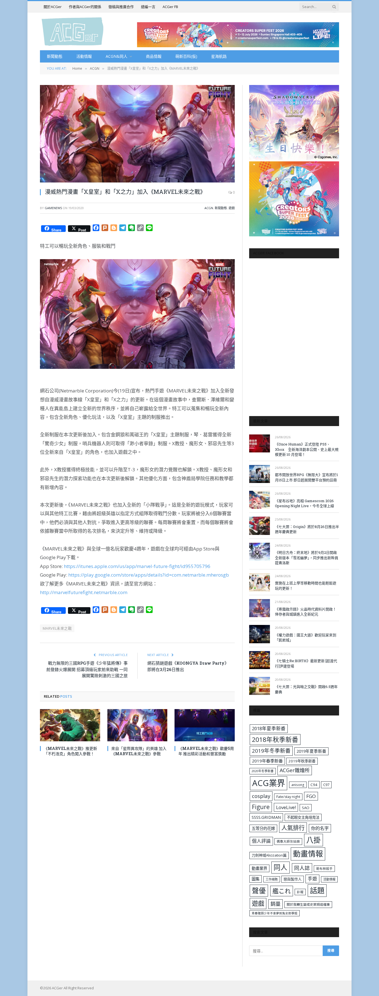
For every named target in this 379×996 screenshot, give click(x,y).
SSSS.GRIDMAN (266, 817)
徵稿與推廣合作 (121, 6)
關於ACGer (53, 6)
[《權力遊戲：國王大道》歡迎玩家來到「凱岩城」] (259, 634)
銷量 (276, 903)
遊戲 (232, 208)
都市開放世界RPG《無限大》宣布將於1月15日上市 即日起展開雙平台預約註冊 (306, 477)
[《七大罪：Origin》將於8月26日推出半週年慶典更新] (259, 526)
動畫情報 (308, 854)
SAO (305, 807)
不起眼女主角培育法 (303, 817)
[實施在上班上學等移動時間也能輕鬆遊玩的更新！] (259, 582)
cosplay (261, 796)
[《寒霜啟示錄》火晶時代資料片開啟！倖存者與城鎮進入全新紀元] (259, 608)
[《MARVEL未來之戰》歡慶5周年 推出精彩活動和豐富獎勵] (205, 725)
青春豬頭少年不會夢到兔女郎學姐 (274, 913)
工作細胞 (272, 879)
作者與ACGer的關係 (85, 6)
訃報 (300, 892)
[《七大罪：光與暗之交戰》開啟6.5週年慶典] (259, 686)
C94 (313, 784)
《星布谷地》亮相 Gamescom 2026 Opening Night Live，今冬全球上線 (304, 503)
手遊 (312, 878)
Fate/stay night (288, 796)
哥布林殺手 (324, 869)
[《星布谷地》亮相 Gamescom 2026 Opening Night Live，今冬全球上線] (259, 500)
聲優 (259, 890)
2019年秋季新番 (302, 761)
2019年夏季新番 (311, 751)
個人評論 (261, 841)
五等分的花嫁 (263, 828)
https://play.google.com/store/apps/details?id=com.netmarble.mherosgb (148, 575)
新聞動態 (54, 56)
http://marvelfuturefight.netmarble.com (83, 592)
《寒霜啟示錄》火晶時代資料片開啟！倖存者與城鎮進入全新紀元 (305, 612)
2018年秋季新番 (275, 739)
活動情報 (84, 56)
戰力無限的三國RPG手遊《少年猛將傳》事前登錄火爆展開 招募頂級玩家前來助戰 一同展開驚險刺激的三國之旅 (87, 669)
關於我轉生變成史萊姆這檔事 (308, 904)
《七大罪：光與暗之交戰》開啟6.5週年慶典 (306, 689)
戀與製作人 (293, 879)
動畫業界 (259, 868)
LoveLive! (286, 807)
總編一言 (148, 6)
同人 (280, 867)
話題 (317, 890)
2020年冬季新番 (263, 771)
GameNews (53, 208)
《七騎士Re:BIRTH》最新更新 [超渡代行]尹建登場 (306, 663)
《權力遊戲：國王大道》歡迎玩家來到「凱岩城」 (305, 637)
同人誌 (302, 867)
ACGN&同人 (116, 56)
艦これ (281, 891)
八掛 (313, 840)
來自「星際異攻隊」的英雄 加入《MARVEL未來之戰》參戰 (138, 751)
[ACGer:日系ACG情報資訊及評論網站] (72, 31)
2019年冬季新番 (271, 750)
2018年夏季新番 (268, 728)
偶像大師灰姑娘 (288, 841)
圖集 (255, 879)
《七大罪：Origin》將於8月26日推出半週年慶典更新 (307, 529)
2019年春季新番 (267, 761)
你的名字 (320, 828)
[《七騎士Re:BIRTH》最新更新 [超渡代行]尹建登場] (259, 660)
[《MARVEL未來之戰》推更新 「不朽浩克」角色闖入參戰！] (70, 725)
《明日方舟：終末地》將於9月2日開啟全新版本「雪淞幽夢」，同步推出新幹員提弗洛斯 (306, 557)
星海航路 (219, 56)
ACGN (208, 208)
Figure (261, 807)
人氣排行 (293, 828)
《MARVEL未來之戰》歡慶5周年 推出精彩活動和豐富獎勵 (206, 751)
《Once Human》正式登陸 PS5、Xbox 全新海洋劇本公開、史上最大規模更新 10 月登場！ (306, 449)
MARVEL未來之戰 (57, 628)
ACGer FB (170, 6)
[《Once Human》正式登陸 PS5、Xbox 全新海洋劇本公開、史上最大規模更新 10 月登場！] (259, 443)
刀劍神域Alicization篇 (269, 855)
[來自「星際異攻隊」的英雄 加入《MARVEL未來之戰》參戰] (137, 725)
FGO (311, 796)
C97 (326, 784)
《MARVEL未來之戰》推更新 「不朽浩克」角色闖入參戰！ (70, 751)
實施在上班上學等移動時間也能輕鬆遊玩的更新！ (305, 585)
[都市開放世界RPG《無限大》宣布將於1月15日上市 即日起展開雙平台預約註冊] (259, 474)
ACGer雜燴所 (295, 770)
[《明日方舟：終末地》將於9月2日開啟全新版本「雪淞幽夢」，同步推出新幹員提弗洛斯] (259, 552)
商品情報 (153, 56)
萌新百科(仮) (186, 56)
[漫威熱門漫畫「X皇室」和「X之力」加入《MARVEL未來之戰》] (137, 133)
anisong (297, 784)
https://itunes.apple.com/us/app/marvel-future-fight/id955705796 (137, 566)
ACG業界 (268, 783)
